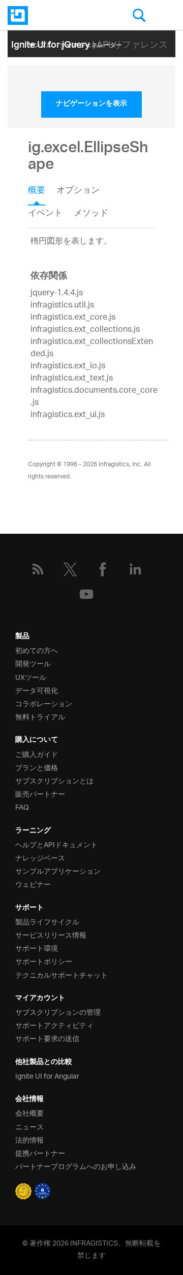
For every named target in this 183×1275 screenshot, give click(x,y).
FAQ (22, 806)
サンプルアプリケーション (58, 870)
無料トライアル (40, 716)
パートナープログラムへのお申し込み (75, 1165)
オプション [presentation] (78, 191)
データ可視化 (36, 689)
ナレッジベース (40, 857)
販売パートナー (40, 793)
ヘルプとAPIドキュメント (56, 844)
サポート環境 (36, 947)
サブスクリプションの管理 (58, 1011)
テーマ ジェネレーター (90, 43)
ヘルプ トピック (107, 58)
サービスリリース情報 (50, 934)
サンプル (40, 43)
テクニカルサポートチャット (61, 974)
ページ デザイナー (53, 58)
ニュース (29, 1126)
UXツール (30, 676)
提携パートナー (40, 1152)
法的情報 (29, 1139)
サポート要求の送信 (47, 1037)
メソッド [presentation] (91, 213)
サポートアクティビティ (54, 1024)
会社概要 (29, 1112)
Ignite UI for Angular (47, 1075)
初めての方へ (36, 649)
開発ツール (33, 663)
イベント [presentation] (45, 213)
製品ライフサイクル (47, 921)
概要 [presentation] (36, 191)
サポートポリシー (43, 960)
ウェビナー (33, 883)
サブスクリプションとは (54, 780)
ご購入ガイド (36, 753)
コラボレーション (43, 703)
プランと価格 (36, 767)
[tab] (42, 194)
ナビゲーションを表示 (91, 104)
